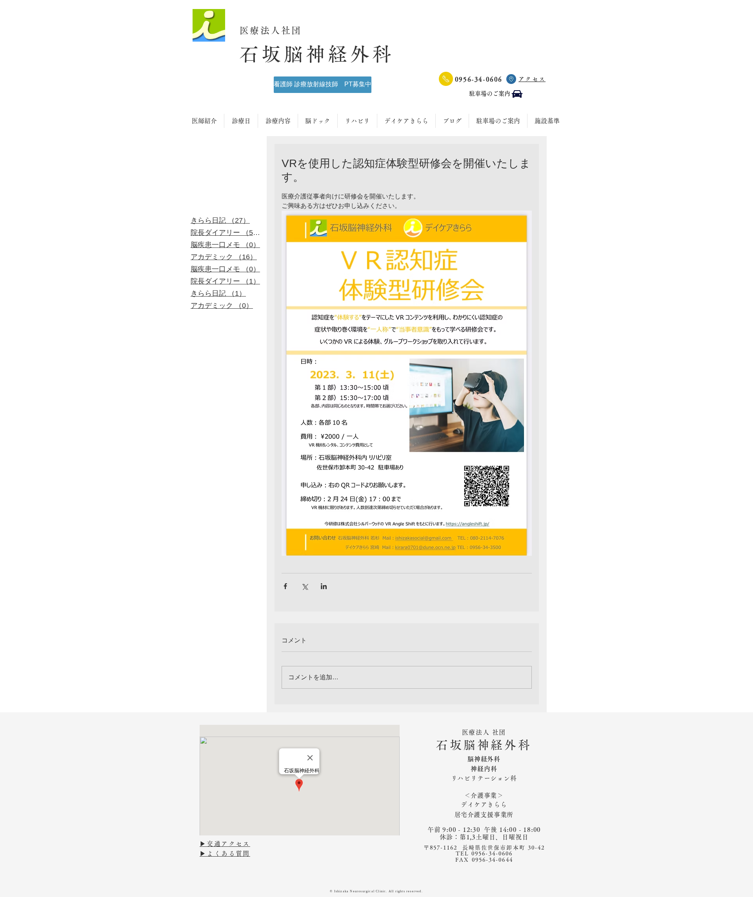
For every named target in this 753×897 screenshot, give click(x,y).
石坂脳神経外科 (317, 54)
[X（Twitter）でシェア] (304, 586)
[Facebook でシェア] (285, 586)
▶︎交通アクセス (225, 844)
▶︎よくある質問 (225, 853)
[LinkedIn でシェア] (323, 586)
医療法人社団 (276, 30)
